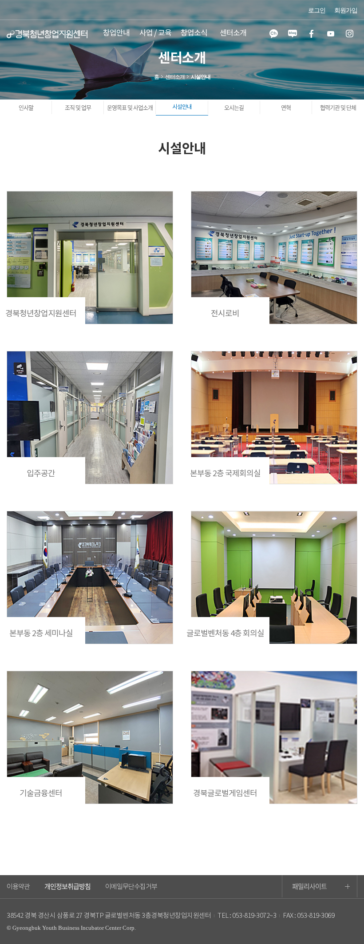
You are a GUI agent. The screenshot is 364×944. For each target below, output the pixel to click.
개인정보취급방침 (67, 886)
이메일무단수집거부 (131, 887)
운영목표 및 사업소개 (130, 107)
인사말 (26, 107)
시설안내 (182, 107)
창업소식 (194, 33)
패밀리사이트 (309, 886)
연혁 (286, 107)
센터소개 (233, 33)
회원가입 (345, 11)
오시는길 (234, 107)
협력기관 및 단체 (338, 107)
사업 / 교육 (155, 33)
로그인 (316, 11)
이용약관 (18, 887)
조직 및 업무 (78, 107)
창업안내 (116, 33)
